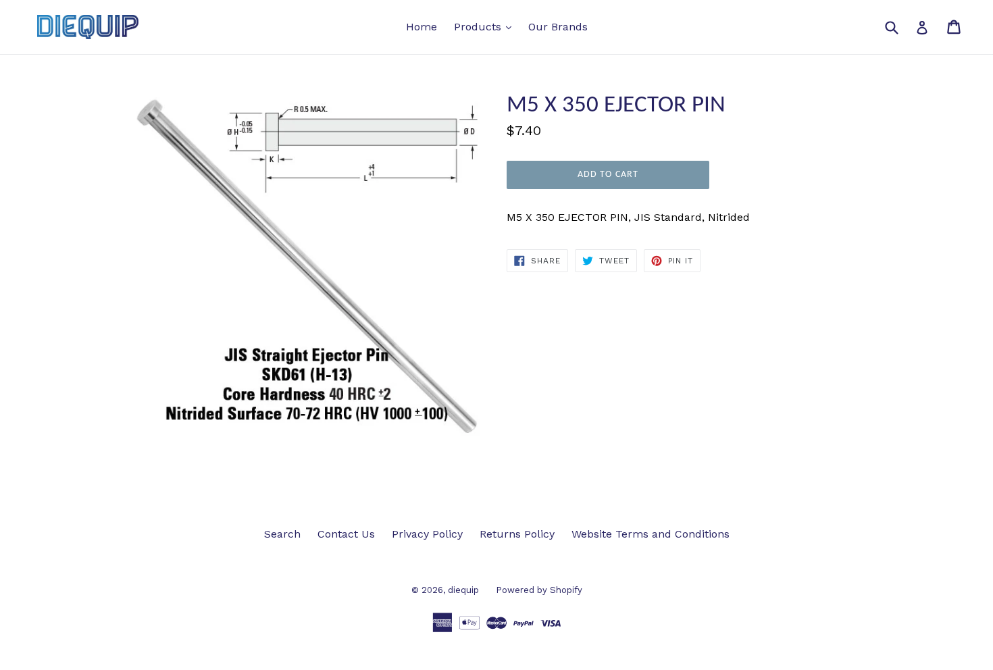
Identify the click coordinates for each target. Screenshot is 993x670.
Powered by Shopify (539, 590)
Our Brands (558, 26)
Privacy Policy (427, 533)
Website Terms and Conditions (650, 533)
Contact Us (346, 533)
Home (421, 26)
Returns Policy (517, 533)
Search (282, 533)
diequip (463, 590)
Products (486, 26)
